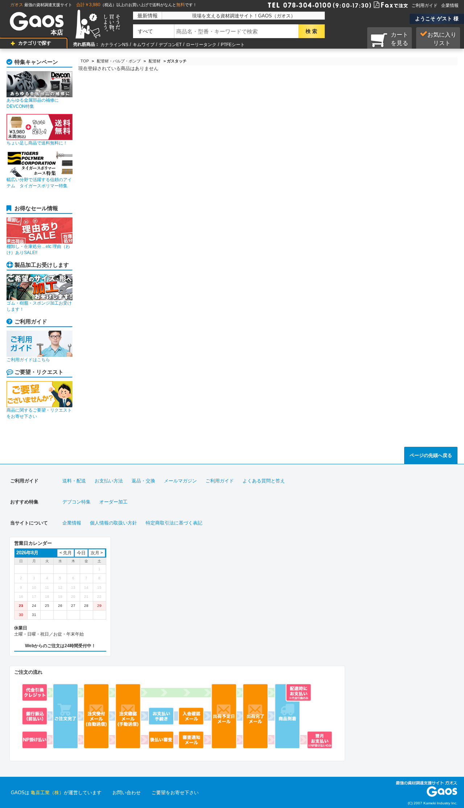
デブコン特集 (76, 502)
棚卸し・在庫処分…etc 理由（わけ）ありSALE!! (38, 249)
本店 (57, 32)
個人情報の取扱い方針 (113, 523)
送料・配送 (74, 480)
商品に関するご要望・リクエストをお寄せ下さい (39, 413)
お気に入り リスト (441, 39)
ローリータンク (201, 44)
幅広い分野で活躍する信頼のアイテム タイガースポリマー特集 (39, 182)
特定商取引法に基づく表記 (174, 523)
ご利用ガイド (424, 5)
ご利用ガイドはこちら (28, 359)
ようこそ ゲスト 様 (437, 18)
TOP (84, 61)
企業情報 (450, 5)
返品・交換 (143, 480)
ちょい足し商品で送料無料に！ (37, 143)
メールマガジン (180, 480)
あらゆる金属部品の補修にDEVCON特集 (33, 103)
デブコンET (170, 44)
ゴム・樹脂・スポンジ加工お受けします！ (39, 306)
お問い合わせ (126, 792)
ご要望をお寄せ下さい (175, 792)
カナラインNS (114, 44)
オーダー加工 (113, 502)
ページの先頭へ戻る (431, 455)
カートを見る (399, 39)
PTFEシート (233, 44)
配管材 (155, 61)
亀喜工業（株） (47, 792)
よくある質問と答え (264, 480)
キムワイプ (143, 44)
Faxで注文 (382, 4)
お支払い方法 (109, 480)
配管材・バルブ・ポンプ (119, 61)
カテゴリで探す (34, 43)
